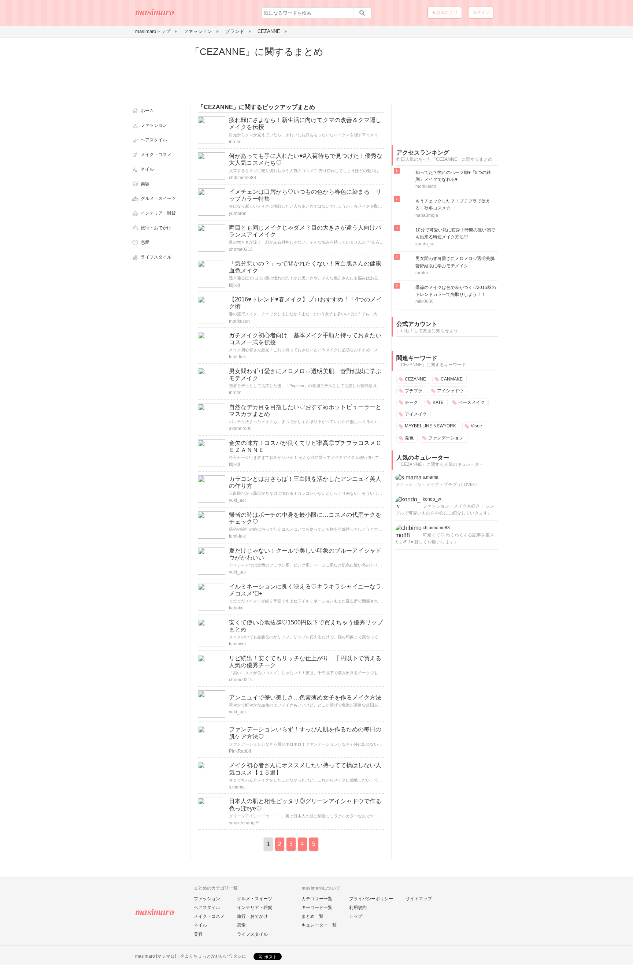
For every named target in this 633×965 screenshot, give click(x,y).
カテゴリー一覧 (316, 898)
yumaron (238, 213)
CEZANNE (415, 379)
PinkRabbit (240, 751)
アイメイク (416, 414)
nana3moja (426, 215)
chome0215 (241, 249)
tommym (237, 643)
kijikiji (234, 285)
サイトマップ (419, 898)
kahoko (236, 607)
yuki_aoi (237, 500)
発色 (409, 438)
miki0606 (424, 301)
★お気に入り (445, 12)
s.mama (237, 787)
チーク (411, 402)
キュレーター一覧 (319, 925)
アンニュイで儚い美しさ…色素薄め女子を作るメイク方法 (305, 697)
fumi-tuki (237, 356)
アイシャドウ (450, 390)
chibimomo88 (242, 177)
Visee (476, 425)
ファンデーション (445, 438)
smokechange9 (244, 822)
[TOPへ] (155, 15)
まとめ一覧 (312, 916)
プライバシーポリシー (371, 898)
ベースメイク (471, 402)
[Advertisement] (446, 91)
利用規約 (358, 907)
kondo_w (424, 243)
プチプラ (413, 390)
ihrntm (235, 141)
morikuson (239, 321)
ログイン (481, 12)
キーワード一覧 (316, 907)
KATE (438, 402)
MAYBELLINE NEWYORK (430, 425)
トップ (355, 916)
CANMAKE (452, 379)
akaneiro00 (240, 428)
